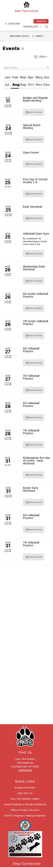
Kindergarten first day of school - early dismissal (36, 460)
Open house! (31, 152)
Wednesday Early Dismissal (34, 268)
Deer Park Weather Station (25, 798)
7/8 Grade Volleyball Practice (35, 322)
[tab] (7, 77)
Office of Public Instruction (25, 810)
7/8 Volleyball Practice (31, 377)
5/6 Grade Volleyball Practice (35, 295)
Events (39, 36)
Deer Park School (19, 36)
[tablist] (26, 77)
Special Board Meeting (31, 126)
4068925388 (25, 770)
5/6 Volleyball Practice (31, 350)
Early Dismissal (32, 206)
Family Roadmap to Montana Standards (25, 804)
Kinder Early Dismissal (30, 489)
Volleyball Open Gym (36, 233)
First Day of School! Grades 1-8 (35, 181)
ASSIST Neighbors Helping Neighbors (25, 815)
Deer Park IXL (25, 793)
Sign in (41, 21)
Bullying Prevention (25, 787)
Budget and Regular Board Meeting (35, 99)
